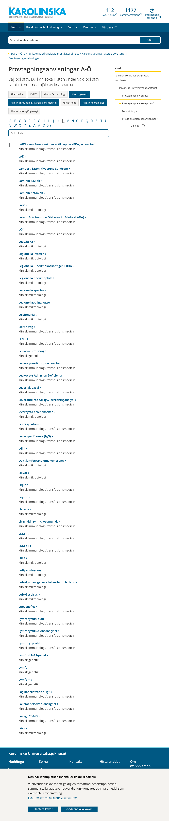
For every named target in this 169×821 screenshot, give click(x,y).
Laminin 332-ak (29, 181)
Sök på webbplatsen (24, 40)
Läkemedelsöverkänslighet (37, 704)
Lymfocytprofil (29, 643)
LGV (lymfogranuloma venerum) (41, 461)
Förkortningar (129, 111)
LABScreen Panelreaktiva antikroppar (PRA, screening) (56, 144)
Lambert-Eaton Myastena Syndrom (43, 169)
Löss (21, 728)
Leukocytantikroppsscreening (39, 363)
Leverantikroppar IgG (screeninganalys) (46, 400)
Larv (21, 205)
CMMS (33, 94)
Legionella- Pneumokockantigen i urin (45, 266)
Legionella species (31, 290)
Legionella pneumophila (35, 278)
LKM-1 (23, 534)
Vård (22, 53)
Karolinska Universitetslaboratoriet (103, 53)
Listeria (23, 509)
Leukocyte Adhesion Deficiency (40, 375)
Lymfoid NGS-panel (32, 655)
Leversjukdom (28, 424)
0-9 (49, 125)
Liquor (23, 485)
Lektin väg (25, 327)
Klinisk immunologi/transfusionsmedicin (34, 102)
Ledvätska (25, 242)
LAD (21, 156)
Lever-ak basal (28, 388)
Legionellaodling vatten (34, 302)
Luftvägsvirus (28, 594)
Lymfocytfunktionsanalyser (37, 631)
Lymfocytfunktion (31, 619)
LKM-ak (23, 546)
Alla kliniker (17, 94)
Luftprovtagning (29, 570)
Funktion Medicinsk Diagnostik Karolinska (53, 53)
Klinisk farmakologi (54, 94)
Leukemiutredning (31, 351)
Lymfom (24, 667)
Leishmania (26, 315)
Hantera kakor (43, 809)
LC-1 (21, 229)
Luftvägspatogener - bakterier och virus (46, 582)
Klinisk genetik (79, 94)
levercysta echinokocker (35, 412)
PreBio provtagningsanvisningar (139, 118)
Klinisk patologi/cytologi (24, 111)
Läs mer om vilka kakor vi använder (52, 798)
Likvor (22, 473)
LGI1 (21, 448)
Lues (21, 558)
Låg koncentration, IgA (34, 692)
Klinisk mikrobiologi (94, 102)
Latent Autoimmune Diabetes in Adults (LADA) (51, 217)
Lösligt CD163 (28, 716)
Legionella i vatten (31, 254)
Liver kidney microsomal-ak (38, 521)
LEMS (22, 339)
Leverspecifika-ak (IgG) (34, 436)
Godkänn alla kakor (79, 809)
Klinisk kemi (69, 102)
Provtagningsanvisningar (23, 58)
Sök (149, 40)
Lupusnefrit (26, 607)
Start (14, 53)
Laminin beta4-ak (30, 193)
